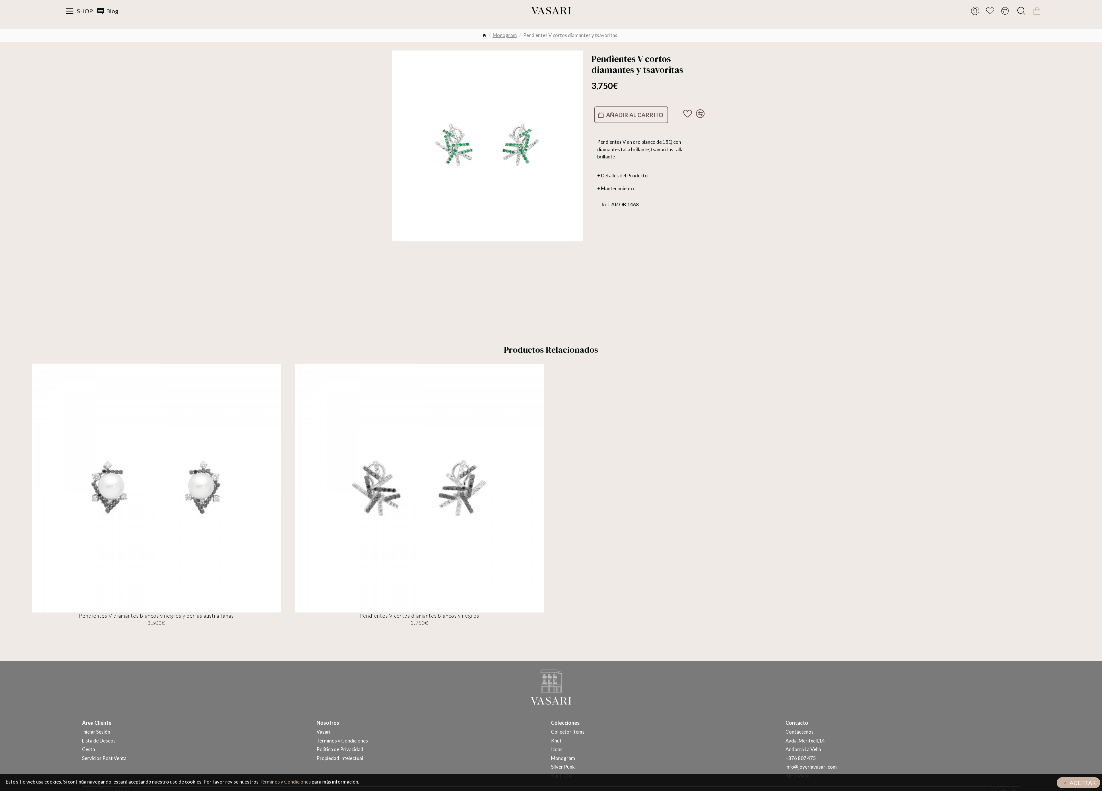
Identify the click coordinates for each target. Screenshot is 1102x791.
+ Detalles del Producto (622, 175)
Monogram (505, 35)
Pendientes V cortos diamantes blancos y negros (419, 615)
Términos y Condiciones (285, 782)
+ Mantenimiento (615, 188)
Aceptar (1083, 782)
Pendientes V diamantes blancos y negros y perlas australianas (156, 615)
